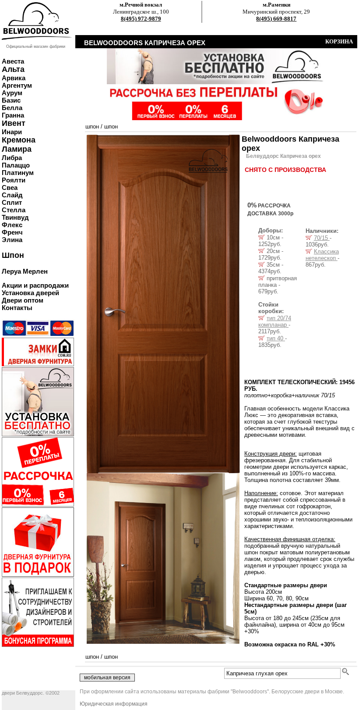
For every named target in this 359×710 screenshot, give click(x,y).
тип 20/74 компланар (274, 321)
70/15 (322, 238)
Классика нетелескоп (322, 254)
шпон (92, 126)
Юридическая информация (114, 704)
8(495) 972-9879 (141, 18)
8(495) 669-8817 (276, 18)
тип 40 (276, 338)
